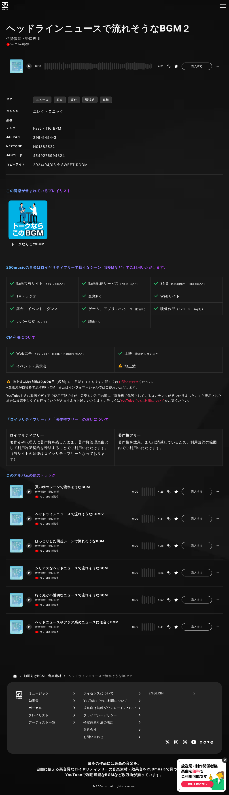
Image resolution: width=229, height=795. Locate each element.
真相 (106, 99)
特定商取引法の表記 (98, 722)
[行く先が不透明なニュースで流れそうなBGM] (16, 600)
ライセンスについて (98, 693)
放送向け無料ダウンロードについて (110, 708)
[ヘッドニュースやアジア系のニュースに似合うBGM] (16, 627)
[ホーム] (15, 676)
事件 (74, 99)
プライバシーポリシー (100, 715)
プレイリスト (39, 715)
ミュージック (39, 693)
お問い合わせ (129, 382)
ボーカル (35, 708)
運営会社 (90, 729)
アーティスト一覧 (42, 722)
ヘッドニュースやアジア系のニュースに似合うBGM (77, 622)
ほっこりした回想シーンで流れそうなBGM (69, 541)
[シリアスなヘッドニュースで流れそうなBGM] (16, 573)
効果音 (34, 700)
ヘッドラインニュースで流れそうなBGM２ (69, 514)
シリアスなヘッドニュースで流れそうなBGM (71, 568)
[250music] (5, 6)
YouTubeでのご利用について (142, 400)
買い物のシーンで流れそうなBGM (62, 487)
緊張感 (90, 99)
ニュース (42, 99)
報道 (60, 99)
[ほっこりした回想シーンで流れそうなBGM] (16, 545)
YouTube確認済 (20, 44)
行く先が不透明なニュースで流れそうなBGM (71, 595)
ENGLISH (156, 693)
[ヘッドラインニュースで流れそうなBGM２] (16, 518)
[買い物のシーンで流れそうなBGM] (16, 491)
